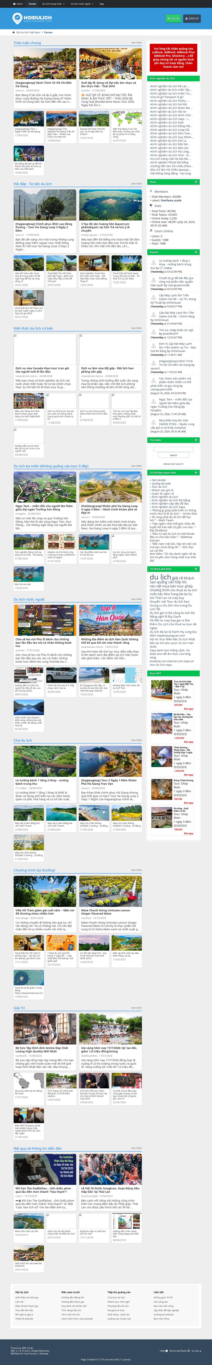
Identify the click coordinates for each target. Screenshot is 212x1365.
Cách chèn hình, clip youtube (77, 1318)
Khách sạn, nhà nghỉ (119, 1301)
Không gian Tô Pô (163, 1297)
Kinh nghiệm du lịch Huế (167, 122)
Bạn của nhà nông (164, 1305)
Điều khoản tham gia (26, 1305)
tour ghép (185, 586)
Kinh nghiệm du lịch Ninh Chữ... (172, 115)
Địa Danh (174, 616)
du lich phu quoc (167, 643)
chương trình (159, 590)
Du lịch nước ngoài (29, 599)
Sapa (153, 650)
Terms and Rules (178, 1350)
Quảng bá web (161, 483)
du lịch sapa (164, 665)
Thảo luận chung (27, 43)
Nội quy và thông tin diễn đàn (38, 1148)
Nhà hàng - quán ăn (118, 1314)
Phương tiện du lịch (118, 1305)
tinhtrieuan (174, 302)
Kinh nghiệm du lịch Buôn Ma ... (172, 108)
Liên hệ (19, 1301)
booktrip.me (158, 661)
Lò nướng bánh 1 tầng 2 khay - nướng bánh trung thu (171, 264)
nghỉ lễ (162, 617)
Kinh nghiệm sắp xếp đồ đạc (170, 503)
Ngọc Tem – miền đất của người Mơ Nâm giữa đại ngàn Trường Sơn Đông (171, 403)
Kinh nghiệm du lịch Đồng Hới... (172, 126)
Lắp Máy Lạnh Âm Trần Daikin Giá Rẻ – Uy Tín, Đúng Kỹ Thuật (173, 298)
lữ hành (174, 632)
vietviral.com (175, 661)
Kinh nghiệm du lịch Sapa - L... (171, 119)
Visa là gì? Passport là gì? (167, 97)
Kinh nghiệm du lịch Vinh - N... (171, 155)
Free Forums (30, 1353)
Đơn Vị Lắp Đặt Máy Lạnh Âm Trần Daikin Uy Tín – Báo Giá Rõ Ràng (173, 347)
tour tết (162, 654)
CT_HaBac (166, 268)
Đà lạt (183, 594)
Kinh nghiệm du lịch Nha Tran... (171, 133)
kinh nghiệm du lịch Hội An (168, 111)
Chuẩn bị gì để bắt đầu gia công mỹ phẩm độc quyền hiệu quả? (172, 281)
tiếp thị (181, 581)
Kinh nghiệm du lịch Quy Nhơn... (172, 137)
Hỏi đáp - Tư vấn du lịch (33, 184)
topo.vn (189, 661)
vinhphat (180, 427)
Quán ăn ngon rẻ (163, 493)
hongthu (156, 410)
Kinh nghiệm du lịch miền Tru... (171, 93)
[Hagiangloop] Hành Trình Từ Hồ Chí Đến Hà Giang (176, 362)
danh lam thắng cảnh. (171, 650)
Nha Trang (171, 594)
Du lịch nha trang (175, 605)
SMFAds (15, 1353)
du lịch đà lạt (159, 632)
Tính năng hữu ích (71, 1310)
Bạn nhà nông (161, 1318)
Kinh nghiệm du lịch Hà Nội (169, 104)
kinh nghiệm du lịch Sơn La (168, 140)
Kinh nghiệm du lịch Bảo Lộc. (170, 148)
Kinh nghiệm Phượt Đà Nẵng (169, 162)
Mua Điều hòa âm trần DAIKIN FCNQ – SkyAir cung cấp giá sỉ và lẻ (172, 423)
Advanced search (173, 464)
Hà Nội (154, 620)
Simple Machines (40, 1350)
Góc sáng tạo (161, 1301)
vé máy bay (176, 598)
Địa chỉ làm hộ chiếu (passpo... (171, 169)
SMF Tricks (27, 1347)
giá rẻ (177, 578)
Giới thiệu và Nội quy (26, 1297)
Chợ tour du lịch (116, 1297)
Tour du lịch (159, 487)
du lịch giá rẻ (159, 613)
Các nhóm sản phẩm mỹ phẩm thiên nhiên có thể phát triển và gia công (171, 382)
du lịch (160, 576)
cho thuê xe (177, 624)
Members (161, 191)
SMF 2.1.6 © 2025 (20, 1350)
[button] (53, 4)
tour (152, 665)
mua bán (169, 586)
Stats (153, 182)
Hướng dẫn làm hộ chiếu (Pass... (172, 166)
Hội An (154, 639)
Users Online (163, 231)
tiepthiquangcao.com (171, 635)
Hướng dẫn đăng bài (72, 1297)
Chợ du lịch (23, 740)
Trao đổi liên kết (24, 1310)
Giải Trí (19, 1008)
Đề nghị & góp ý (24, 1314)
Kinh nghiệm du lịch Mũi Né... (170, 144)
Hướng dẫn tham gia (72, 1301)
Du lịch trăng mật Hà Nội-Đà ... (171, 159)
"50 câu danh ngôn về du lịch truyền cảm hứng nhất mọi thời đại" (173, 557)
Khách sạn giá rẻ (162, 490)
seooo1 (155, 368)
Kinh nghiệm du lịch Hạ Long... (171, 151)
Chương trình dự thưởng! (34, 870)
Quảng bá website (164, 1314)
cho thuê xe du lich (183, 590)
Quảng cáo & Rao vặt (119, 1318)
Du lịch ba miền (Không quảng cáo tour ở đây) (51, 466)
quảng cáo (165, 581)
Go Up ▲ (196, 1350)
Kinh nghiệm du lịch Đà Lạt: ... (170, 86)
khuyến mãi (158, 601)
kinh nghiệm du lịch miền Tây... (171, 90)
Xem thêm (136, 42)
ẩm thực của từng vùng (170, 655)
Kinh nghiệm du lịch (165, 497)
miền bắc (156, 594)
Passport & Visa (116, 1310)
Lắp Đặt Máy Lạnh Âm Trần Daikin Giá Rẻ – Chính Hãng (177, 314)
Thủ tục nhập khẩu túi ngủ (176, 330)
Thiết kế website (24, 1318)
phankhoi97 (170, 333)
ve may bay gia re (172, 620)
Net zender (159, 480)
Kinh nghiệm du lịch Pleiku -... (170, 101)
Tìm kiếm (155, 440)
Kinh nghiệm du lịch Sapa (168, 507)
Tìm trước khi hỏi (70, 1314)
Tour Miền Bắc (168, 639)
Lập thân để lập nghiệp (166, 1310)
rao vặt (155, 586)
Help (162, 1350)
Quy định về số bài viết (73, 1305)
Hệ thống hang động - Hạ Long (171, 173)
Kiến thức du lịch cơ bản (33, 328)
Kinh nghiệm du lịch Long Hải (170, 130)
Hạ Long (186, 632)
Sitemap (44, 1353)
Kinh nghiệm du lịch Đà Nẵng (171, 500)
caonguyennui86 (178, 285)
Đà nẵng (174, 613)
